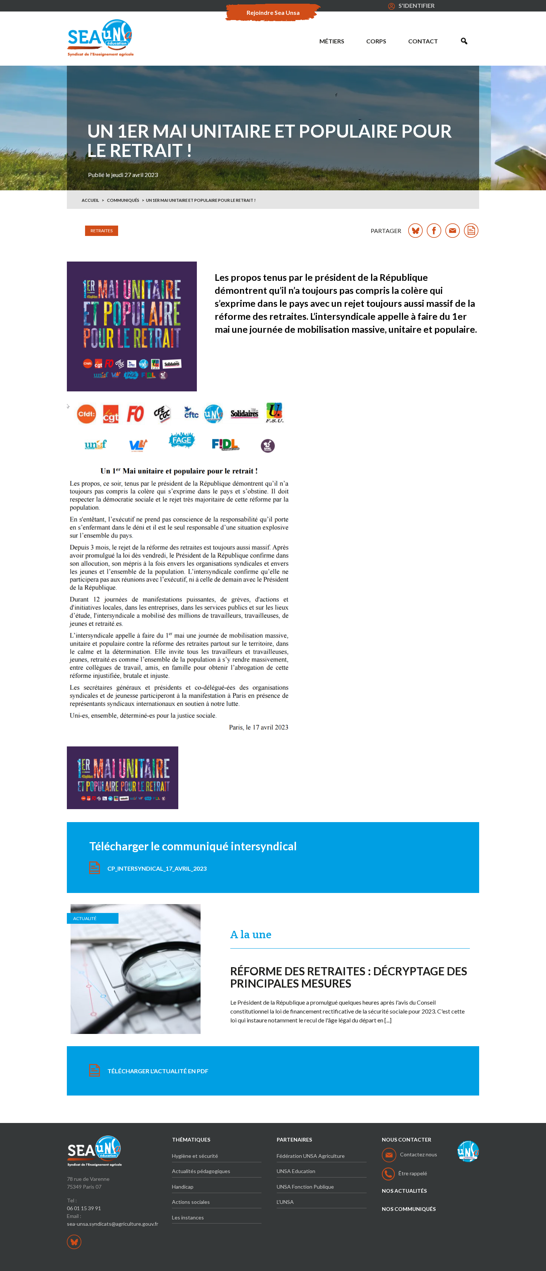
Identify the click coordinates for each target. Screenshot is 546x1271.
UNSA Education (296, 1171)
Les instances (188, 1217)
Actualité (85, 918)
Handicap (183, 1186)
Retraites (102, 230)
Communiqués (123, 200)
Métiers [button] (331, 41)
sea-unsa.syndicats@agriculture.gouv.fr (112, 1224)
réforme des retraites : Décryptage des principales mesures (348, 977)
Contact (423, 41)
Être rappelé (413, 1173)
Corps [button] (376, 41)
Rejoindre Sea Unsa (273, 12)
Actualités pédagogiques (201, 1171)
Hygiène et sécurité (195, 1156)
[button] (464, 41)
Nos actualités (404, 1191)
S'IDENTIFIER (417, 5)
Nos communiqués (409, 1209)
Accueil (90, 200)
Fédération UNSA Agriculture (311, 1156)
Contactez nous (418, 1154)
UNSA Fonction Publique (305, 1186)
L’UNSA (285, 1202)
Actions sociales (191, 1202)
